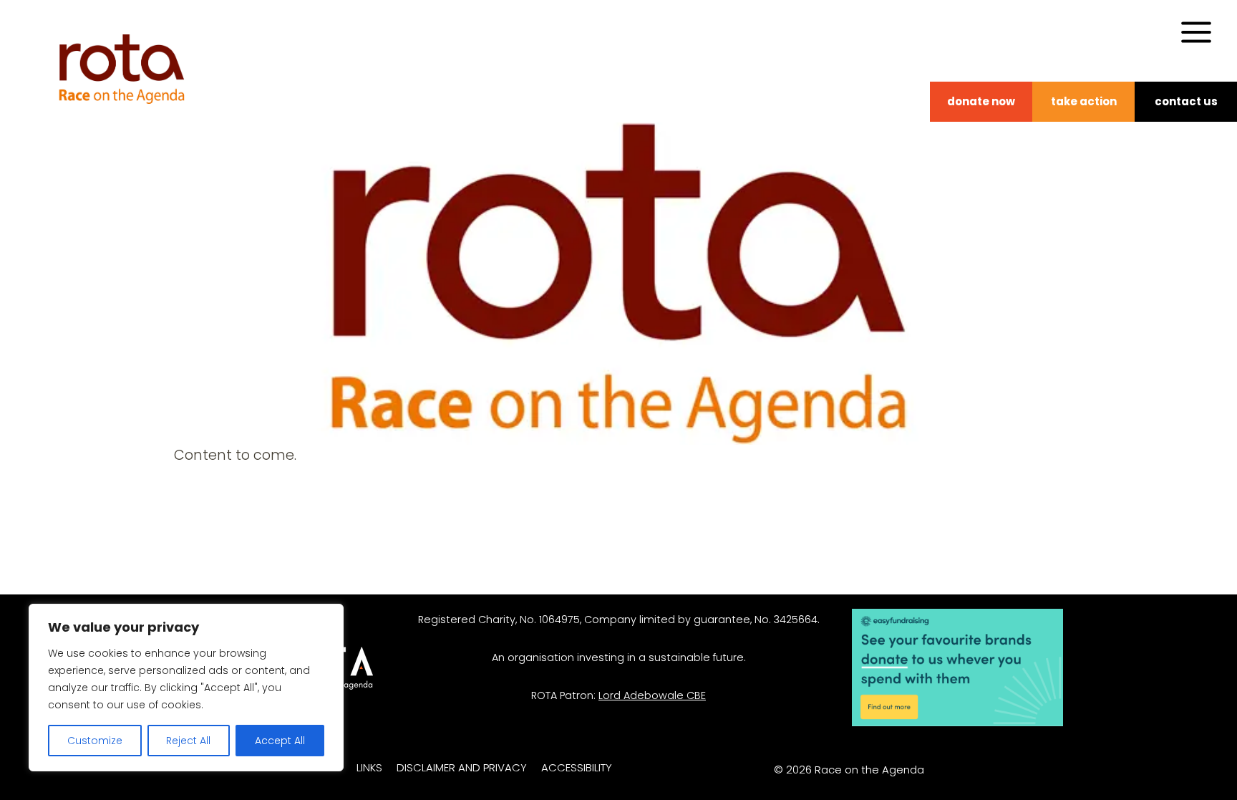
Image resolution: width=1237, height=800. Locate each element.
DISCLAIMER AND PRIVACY (462, 767)
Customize (94, 740)
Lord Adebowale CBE (652, 695)
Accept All (280, 740)
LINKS (369, 767)
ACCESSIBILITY (576, 767)
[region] (186, 687)
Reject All (188, 740)
